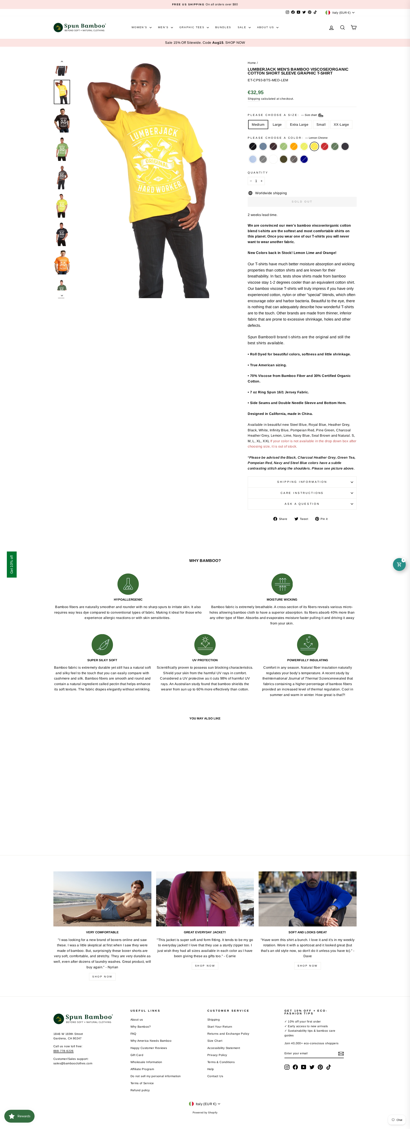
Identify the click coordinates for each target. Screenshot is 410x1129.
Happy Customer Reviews (148, 1048)
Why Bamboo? (140, 1026)
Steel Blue (263, 146)
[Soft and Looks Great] (308, 898)
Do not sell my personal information (155, 1076)
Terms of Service (142, 1083)
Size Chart (214, 1040)
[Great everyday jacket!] (205, 898)
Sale (242, 27)
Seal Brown (273, 146)
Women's (140, 27)
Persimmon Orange (294, 146)
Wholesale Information (146, 1062)
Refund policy (140, 1090)
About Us (266, 27)
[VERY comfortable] (102, 898)
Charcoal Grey (294, 159)
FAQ (133, 1033)
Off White (273, 159)
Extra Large (299, 124)
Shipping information (302, 481)
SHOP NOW (235, 42)
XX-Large (341, 124)
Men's (164, 27)
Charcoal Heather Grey (263, 159)
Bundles (223, 27)
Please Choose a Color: (287, 137)
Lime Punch (304, 146)
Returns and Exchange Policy (228, 1033)
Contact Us (215, 1076)
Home (252, 62)
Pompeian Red (324, 146)
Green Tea (283, 146)
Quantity (258, 172)
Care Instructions (302, 492)
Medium (258, 124)
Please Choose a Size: (283, 115)
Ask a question (302, 503)
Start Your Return (219, 1026)
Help (210, 1069)
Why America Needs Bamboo (151, 1040)
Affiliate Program (142, 1069)
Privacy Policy (217, 1055)
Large (277, 124)
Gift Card (137, 1055)
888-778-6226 (63, 1051)
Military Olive (283, 159)
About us (136, 1019)
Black (253, 146)
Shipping (254, 98)
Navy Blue (345, 146)
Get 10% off (11, 564)
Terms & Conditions (221, 1062)
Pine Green (335, 146)
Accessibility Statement (223, 1048)
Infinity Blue (253, 159)
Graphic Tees (192, 27)
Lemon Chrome (314, 146)
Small (321, 124)
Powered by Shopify (205, 1112)
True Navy (304, 159)
